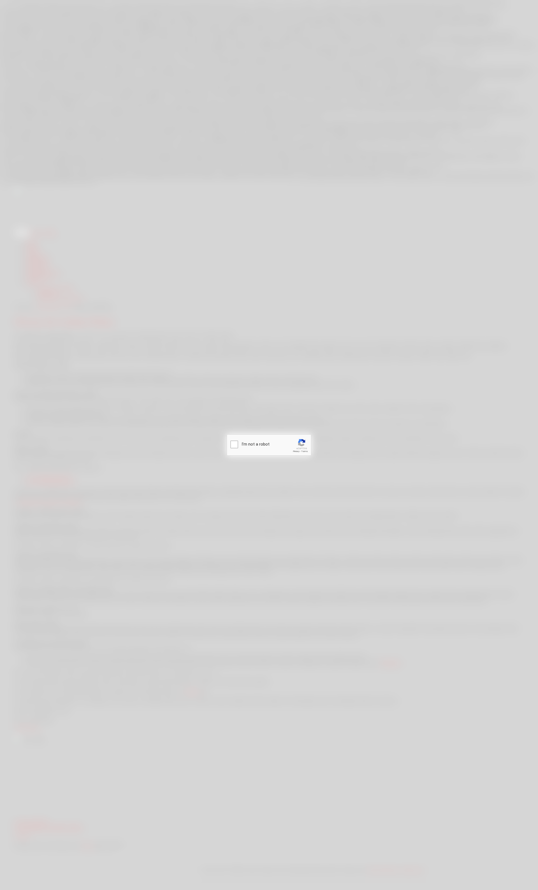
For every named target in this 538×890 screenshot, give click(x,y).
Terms (304, 451)
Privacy (296, 451)
